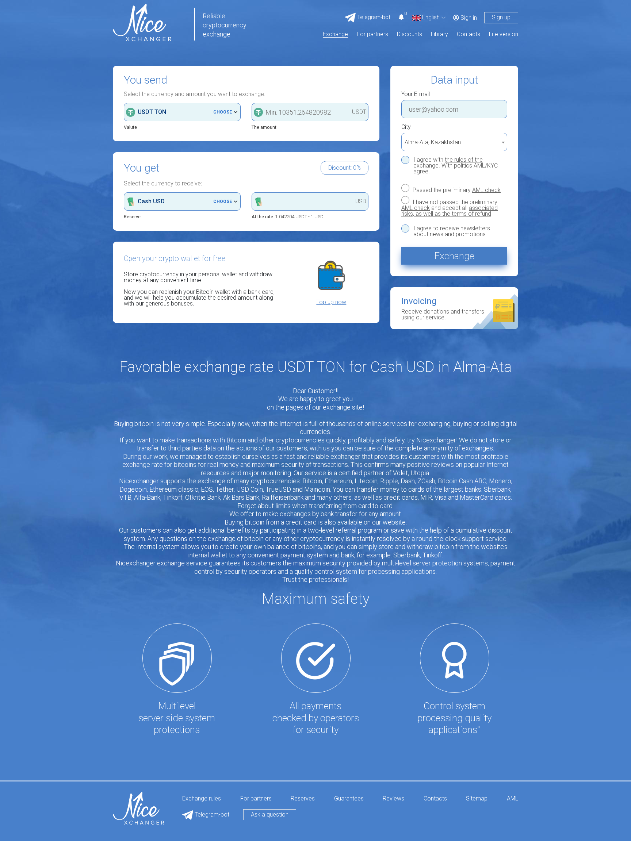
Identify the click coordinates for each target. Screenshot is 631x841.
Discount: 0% (344, 167)
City (406, 127)
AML (512, 799)
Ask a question (269, 814)
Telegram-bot (211, 814)
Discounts (409, 34)
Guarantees (349, 799)
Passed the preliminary (456, 190)
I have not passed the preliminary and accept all (449, 208)
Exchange (335, 34)
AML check (486, 190)
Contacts (468, 34)
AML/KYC (486, 165)
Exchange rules (201, 799)
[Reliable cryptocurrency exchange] (142, 22)
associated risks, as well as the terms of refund (449, 210)
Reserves (303, 799)
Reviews (393, 799)
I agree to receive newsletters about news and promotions (451, 231)
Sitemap (476, 799)
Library (439, 34)
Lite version (503, 34)
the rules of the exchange (448, 162)
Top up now (331, 302)
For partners (372, 34)
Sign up (501, 17)
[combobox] (454, 142)
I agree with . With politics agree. (455, 165)
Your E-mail (415, 94)
